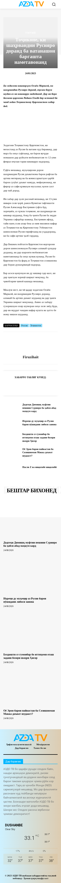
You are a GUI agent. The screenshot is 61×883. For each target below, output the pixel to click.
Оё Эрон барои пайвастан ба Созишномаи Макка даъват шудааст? (37, 452)
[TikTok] (29, 820)
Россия (24, 325)
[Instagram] (14, 820)
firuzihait (30, 357)
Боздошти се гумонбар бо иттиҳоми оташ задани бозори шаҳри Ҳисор (38, 437)
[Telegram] (14, 385)
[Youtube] (52, 820)
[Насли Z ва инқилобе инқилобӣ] (11, 467)
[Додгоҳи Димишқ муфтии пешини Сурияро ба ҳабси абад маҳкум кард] (11, 408)
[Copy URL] (6, 385)
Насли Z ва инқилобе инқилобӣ (39, 467)
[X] (38, 385)
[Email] (53, 385)
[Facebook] (22, 385)
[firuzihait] (30, 343)
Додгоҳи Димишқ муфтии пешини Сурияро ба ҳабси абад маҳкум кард (39, 407)
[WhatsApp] (30, 385)
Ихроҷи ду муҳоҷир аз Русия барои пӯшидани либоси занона (24, 600)
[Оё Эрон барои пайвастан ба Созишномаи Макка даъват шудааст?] (11, 452)
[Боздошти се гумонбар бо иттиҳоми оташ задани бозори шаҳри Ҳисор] (11, 437)
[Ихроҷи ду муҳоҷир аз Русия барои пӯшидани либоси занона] (11, 422)
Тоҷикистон (35, 325)
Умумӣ (30, 33)
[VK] (45, 385)
